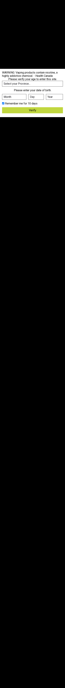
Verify (32, 110)
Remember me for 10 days (21, 103)
